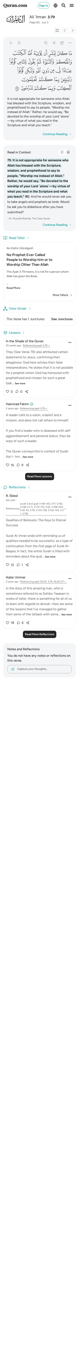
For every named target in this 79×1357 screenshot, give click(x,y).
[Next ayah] (72, 30)
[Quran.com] (15, 5)
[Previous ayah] (65, 30)
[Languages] (55, 5)
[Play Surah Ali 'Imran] (10, 42)
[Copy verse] (45, 42)
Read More (13, 288)
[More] (70, 42)
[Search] (64, 5)
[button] (70, 53)
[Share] (53, 42)
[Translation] (68, 152)
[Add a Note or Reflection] (62, 42)
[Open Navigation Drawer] (72, 5)
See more (20, 383)
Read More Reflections (39, 634)
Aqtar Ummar (16, 577)
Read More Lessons (39, 476)
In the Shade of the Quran (25, 341)
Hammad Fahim (17, 404)
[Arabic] (62, 152)
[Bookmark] (18, 42)
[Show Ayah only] (57, 30)
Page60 (34, 22)
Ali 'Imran (37, 16)
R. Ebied (12, 496)
